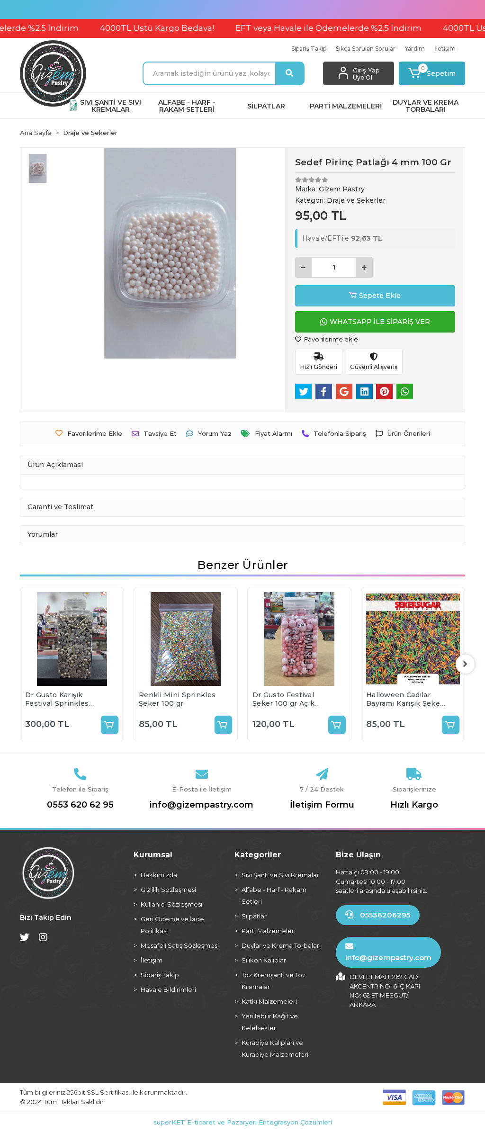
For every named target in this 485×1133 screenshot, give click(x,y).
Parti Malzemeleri (269, 931)
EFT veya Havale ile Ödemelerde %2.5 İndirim (308, 28)
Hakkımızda (159, 875)
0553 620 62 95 (80, 805)
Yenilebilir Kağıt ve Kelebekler (270, 1022)
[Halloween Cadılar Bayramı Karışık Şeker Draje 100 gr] (413, 639)
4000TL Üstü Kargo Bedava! (137, 28)
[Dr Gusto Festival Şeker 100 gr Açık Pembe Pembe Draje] (299, 639)
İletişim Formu (322, 805)
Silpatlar (254, 916)
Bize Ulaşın (358, 854)
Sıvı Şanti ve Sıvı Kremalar (280, 875)
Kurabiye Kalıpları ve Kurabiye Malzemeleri (275, 1048)
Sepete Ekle (380, 295)
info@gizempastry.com (201, 805)
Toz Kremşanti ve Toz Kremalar (273, 980)
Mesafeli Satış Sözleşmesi (180, 945)
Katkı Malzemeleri (269, 1001)
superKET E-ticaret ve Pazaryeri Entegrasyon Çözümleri (242, 1122)
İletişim (445, 48)
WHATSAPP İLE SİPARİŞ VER (380, 321)
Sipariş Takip (308, 48)
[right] (465, 664)
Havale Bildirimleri (168, 989)
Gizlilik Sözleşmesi (168, 889)
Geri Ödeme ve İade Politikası (172, 925)
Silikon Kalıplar (264, 960)
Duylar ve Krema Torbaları (281, 945)
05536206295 (384, 914)
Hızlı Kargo (414, 805)
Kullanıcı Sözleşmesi (171, 904)
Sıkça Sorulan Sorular (365, 48)
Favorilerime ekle (330, 339)
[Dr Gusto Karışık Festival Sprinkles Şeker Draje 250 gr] (72, 639)
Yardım (415, 48)
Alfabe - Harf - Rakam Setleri (274, 895)
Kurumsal (153, 854)
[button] (432, 73)
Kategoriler (257, 854)
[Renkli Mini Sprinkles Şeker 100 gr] (186, 639)
